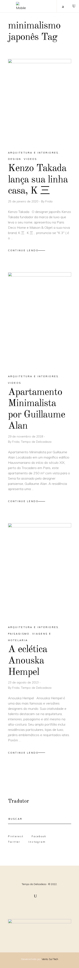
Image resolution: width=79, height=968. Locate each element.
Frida (48, 201)
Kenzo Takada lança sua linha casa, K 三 (38, 179)
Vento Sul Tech (50, 959)
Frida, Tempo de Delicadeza (31, 442)
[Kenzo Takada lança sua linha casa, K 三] (39, 101)
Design (14, 159)
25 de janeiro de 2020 (23, 201)
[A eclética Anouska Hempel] (39, 570)
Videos (30, 159)
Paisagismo (19, 633)
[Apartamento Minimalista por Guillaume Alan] (39, 319)
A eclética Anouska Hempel (27, 660)
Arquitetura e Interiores (33, 152)
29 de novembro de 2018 (26, 436)
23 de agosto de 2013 (23, 682)
